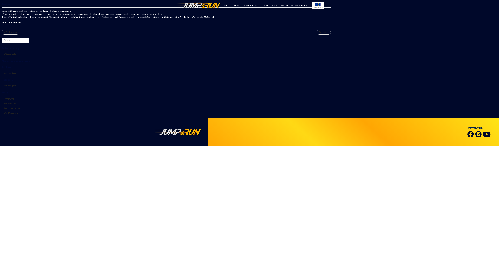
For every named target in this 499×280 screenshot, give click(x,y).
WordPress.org (11, 113)
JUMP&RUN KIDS (268, 5)
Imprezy (237, 5)
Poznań (322, 32)
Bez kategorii (10, 86)
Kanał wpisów (10, 103)
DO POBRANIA (298, 5)
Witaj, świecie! (10, 54)
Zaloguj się (9, 99)
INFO (226, 5)
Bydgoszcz (11, 32)
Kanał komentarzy (12, 108)
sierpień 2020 (10, 73)
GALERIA (285, 5)
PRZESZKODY (251, 5)
